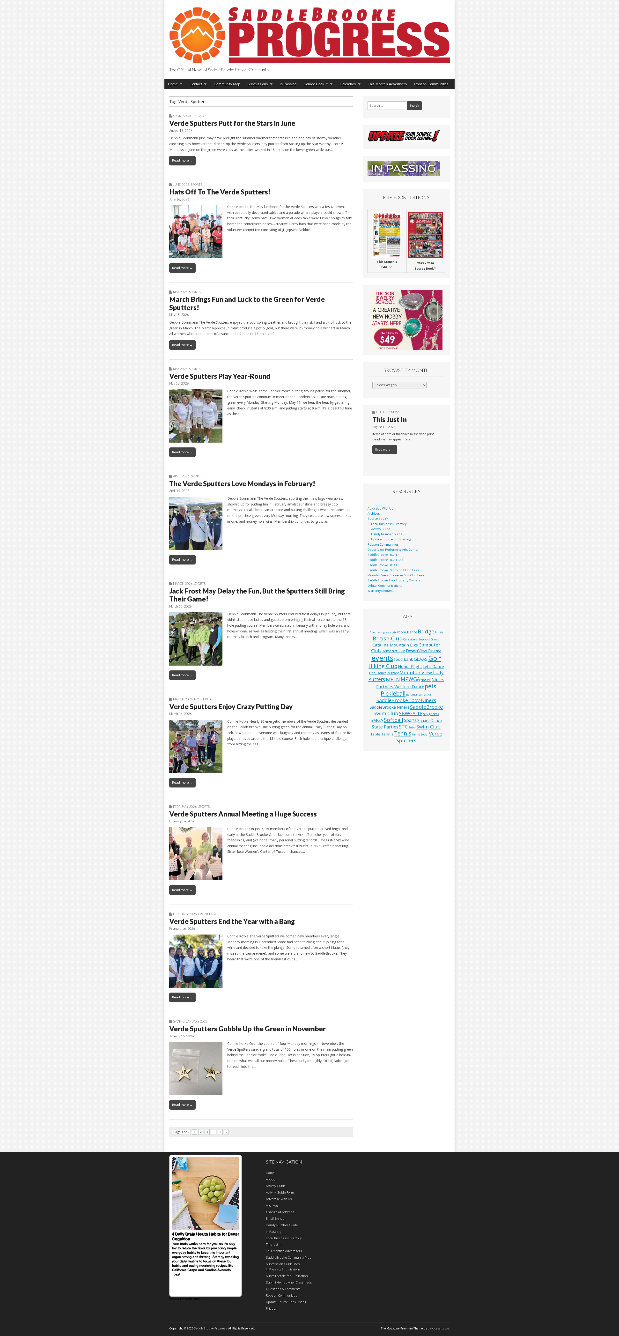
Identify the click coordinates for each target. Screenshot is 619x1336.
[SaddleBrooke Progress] (309, 32)
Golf (434, 658)
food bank (403, 659)
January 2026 (197, 1021)
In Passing (288, 84)
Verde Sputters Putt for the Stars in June (232, 123)
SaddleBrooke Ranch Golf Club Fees (393, 570)
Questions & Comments (283, 1289)
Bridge (426, 631)
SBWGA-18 (410, 713)
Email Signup (275, 1218)
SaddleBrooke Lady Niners (406, 700)
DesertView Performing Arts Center (393, 550)
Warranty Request (381, 591)
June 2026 (181, 184)
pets (430, 686)
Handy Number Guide (386, 534)
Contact (196, 84)
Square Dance (429, 720)
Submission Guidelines (283, 1264)
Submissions (257, 84)
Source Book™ (316, 84)
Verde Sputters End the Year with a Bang (232, 921)
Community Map (227, 84)
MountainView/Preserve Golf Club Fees (396, 575)
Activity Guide (380, 529)
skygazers (431, 714)
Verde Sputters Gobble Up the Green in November (247, 1028)
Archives (374, 514)
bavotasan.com (438, 1328)
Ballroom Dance (404, 632)
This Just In (389, 419)
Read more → (182, 160)
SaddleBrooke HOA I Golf (385, 560)
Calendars (348, 84)
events (382, 658)
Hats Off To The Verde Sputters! (220, 192)
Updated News (388, 412)
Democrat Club (393, 651)
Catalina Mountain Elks (395, 645)
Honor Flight (410, 666)
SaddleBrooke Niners (389, 707)
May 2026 (180, 292)
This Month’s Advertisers (387, 84)
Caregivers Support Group (421, 639)
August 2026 (196, 116)
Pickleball (393, 693)
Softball (393, 719)
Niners (438, 679)
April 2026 (181, 476)
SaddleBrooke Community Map (288, 1257)
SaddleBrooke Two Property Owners (394, 580)
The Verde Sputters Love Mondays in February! (242, 483)
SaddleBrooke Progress (210, 1328)
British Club (387, 638)
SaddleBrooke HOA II (383, 565)
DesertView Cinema (423, 650)
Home (173, 84)
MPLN (393, 679)
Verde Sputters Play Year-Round (219, 376)
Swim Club (428, 726)
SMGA (377, 720)
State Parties (385, 727)
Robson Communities (431, 84)
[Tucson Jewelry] (406, 320)
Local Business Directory (388, 524)
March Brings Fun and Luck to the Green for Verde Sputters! (247, 303)
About (270, 1179)
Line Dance (378, 672)
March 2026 (183, 584)
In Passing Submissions (283, 1269)
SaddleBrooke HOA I (382, 555)
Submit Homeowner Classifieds (289, 1282)
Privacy (271, 1308)
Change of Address (280, 1212)
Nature (426, 680)
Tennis (402, 733)
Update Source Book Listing (391, 539)
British (439, 632)
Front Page (203, 699)
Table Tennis (381, 734)
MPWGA (410, 679)
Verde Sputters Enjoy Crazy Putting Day (231, 706)
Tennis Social (420, 734)
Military (393, 673)
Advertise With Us (380, 508)
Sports (178, 116)
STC (403, 726)
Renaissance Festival (419, 694)
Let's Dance (433, 666)
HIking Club (382, 665)
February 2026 (185, 807)
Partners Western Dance (400, 687)
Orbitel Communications (385, 586)
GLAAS (420, 659)
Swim (412, 727)
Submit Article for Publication (287, 1276)
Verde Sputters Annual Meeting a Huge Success (243, 814)
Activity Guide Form (280, 1192)
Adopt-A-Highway (380, 632)
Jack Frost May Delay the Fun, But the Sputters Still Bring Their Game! (257, 595)
